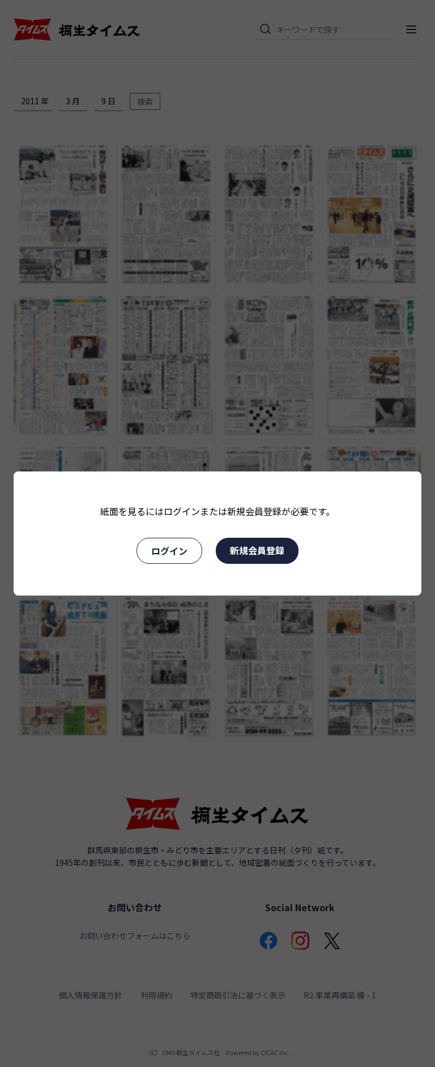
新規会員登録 (257, 550)
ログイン (169, 551)
